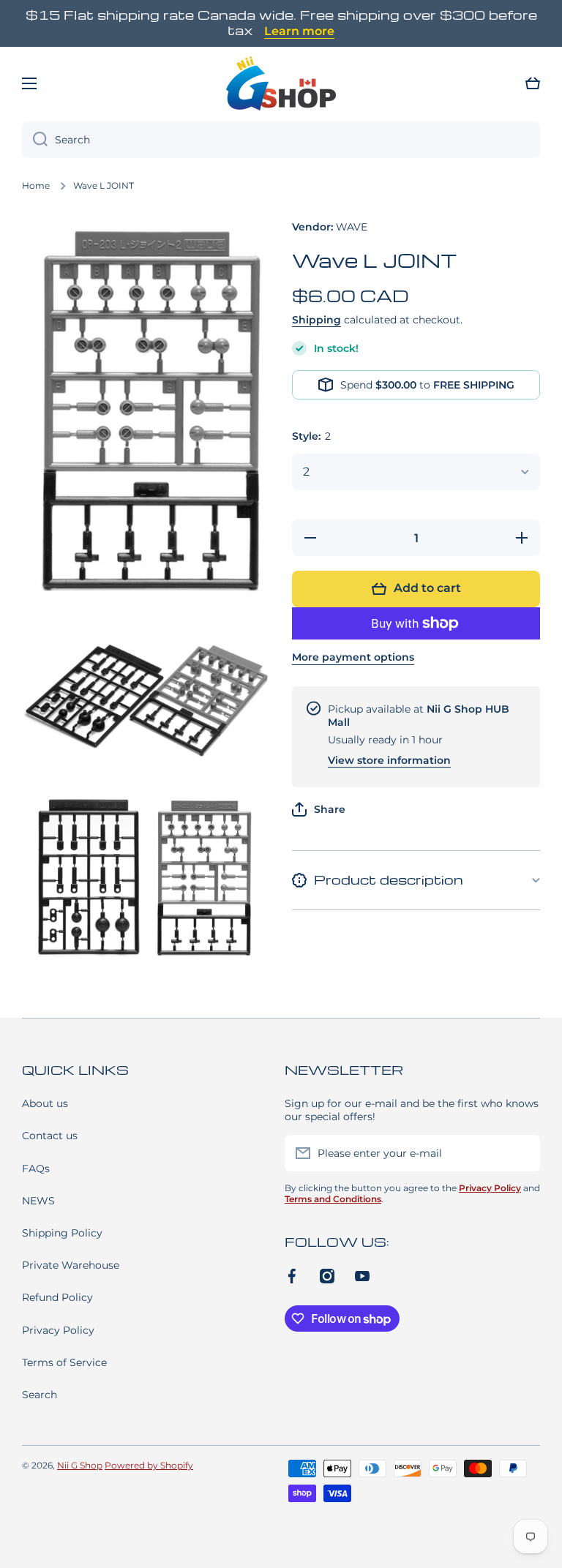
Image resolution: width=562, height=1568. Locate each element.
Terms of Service (64, 1362)
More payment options (353, 657)
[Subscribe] (521, 1153)
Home (36, 185)
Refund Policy (57, 1297)
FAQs (36, 1168)
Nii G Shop (79, 1465)
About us (45, 1103)
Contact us (50, 1135)
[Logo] (281, 83)
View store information (389, 760)
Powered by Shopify (149, 1465)
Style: (311, 436)
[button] (532, 83)
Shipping (316, 319)
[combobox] (281, 139)
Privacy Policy (58, 1330)
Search (39, 1394)
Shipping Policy (62, 1232)
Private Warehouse (70, 1265)
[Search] (35, 139)
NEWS (38, 1200)
